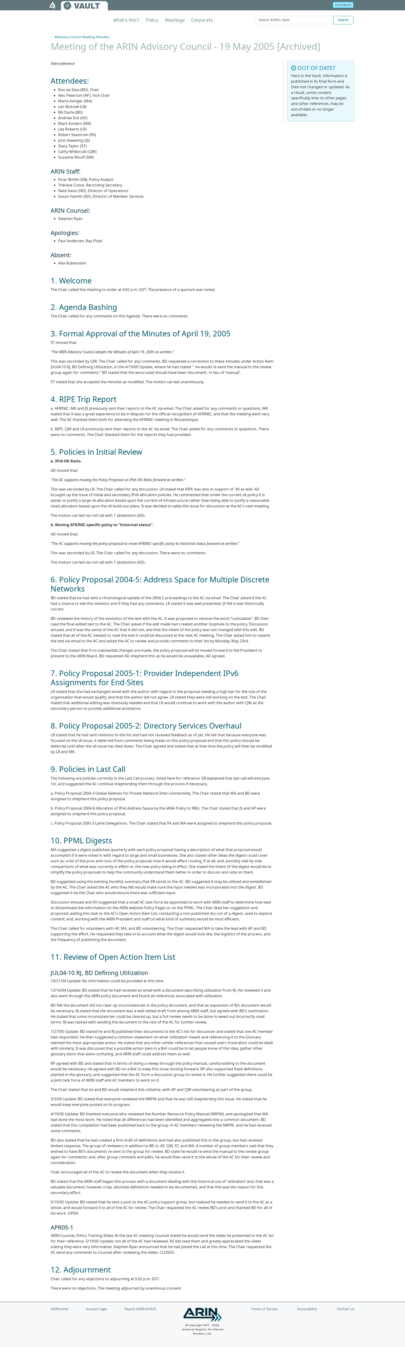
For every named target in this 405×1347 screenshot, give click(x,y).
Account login (96, 1309)
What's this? (126, 20)
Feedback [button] (343, 5)
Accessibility (307, 1309)
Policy (152, 20)
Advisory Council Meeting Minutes (82, 37)
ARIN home (59, 1309)
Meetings (175, 20)
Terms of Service (264, 1309)
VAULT (87, 6)
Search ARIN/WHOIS (140, 1309)
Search (343, 20)
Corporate (202, 20)
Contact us (345, 1309)
